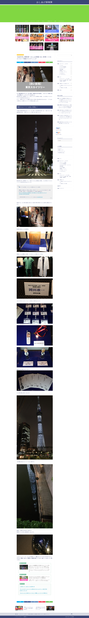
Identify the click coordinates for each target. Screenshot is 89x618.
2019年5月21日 (40, 197)
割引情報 (65, 69)
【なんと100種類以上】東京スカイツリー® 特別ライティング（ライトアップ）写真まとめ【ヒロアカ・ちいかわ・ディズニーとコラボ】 (65, 100)
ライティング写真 (63, 162)
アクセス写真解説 (63, 163)
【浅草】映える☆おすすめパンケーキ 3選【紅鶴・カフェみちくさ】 (65, 123)
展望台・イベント (63, 168)
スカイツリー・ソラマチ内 (66, 78)
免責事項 (25, 616)
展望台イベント (66, 70)
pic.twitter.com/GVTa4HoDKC (24, 194)
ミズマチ (65, 65)
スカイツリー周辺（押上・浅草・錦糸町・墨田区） (66, 80)
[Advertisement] (44, 12)
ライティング (66, 68)
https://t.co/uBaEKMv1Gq (23, 192)
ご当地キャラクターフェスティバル (66, 86)
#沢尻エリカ (35, 192)
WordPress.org (61, 152)
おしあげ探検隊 (44, 2)
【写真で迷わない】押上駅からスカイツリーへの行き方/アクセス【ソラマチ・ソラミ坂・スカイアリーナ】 (65, 111)
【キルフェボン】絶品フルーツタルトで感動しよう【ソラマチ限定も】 (34, 593)
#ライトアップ (44, 192)
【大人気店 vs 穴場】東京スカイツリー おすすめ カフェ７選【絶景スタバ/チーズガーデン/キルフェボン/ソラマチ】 (65, 117)
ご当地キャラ (49, 21)
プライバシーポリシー (19, 616)
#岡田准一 (29, 192)
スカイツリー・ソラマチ (34, 21)
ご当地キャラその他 (65, 87)
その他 (65, 90)
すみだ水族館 (62, 167)
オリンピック (61, 21)
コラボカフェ (66, 73)
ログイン (60, 148)
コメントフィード (61, 151)
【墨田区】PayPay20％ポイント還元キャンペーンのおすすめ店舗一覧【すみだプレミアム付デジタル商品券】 (65, 106)
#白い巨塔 (39, 192)
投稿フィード (60, 149)
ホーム (26, 21)
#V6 (32, 192)
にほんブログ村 (58, 130)
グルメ (43, 21)
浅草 (55, 21)
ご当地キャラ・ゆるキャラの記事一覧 (27, 586)
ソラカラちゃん (65, 74)
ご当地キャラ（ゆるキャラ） (65, 83)
